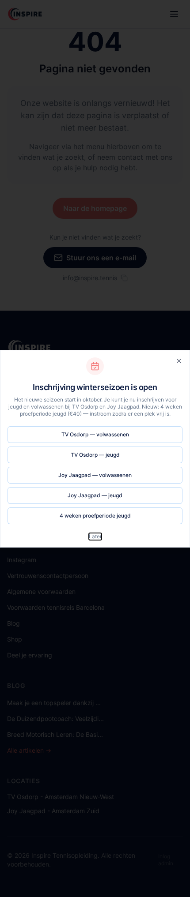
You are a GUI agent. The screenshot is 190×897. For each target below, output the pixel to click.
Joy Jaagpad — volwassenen (95, 475)
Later (95, 536)
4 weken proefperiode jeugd (95, 515)
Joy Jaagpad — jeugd (95, 495)
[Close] (178, 360)
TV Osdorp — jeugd (95, 454)
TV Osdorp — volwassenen (95, 434)
